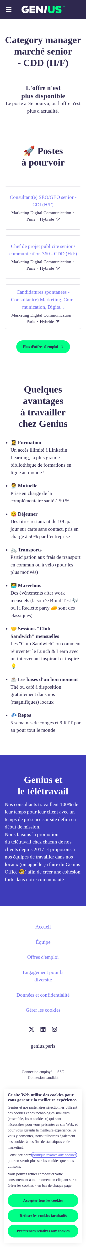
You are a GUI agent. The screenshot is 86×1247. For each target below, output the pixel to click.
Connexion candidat (43, 1077)
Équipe (43, 942)
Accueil (43, 927)
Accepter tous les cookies (43, 1200)
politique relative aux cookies (54, 1155)
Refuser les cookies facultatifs (43, 1216)
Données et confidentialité (43, 995)
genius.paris (43, 1046)
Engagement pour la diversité (43, 976)
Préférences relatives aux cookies (43, 1231)
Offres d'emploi (43, 957)
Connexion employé (37, 1072)
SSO (60, 1072)
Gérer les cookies (43, 1010)
